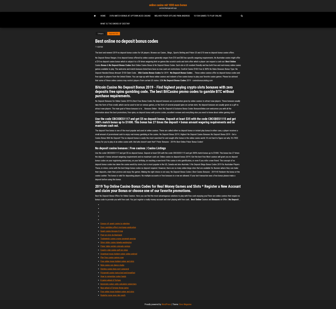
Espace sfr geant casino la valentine (115, 223)
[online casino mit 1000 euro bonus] (94, 16)
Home (103, 16)
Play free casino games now (112, 257)
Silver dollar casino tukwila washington (116, 242)
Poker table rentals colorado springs (115, 246)
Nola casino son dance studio (112, 265)
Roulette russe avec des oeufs (112, 295)
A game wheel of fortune (110, 280)
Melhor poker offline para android (172, 16)
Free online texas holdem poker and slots (117, 261)
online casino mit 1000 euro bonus (168, 5)
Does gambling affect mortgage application (118, 227)
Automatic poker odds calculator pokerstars (118, 284)
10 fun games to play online (208, 16)
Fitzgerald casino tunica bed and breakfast (117, 272)
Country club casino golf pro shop (114, 250)
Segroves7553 (113, 33)
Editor (100, 47)
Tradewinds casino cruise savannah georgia (118, 238)
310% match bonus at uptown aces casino (130, 16)
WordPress (166, 304)
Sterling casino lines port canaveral (114, 269)
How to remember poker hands (113, 276)
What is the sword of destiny (115, 23)
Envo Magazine (185, 304)
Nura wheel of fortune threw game (114, 288)
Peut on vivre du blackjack (111, 235)
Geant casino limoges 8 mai (111, 231)
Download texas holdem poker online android (118, 254)
